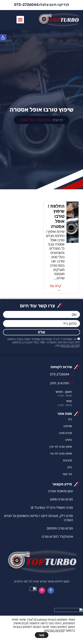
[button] (3, 37)
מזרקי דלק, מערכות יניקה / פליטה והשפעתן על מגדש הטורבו (38, 518)
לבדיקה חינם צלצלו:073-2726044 (41, 4)
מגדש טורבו (65, 433)
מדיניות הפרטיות (70, 346)
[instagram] (42, 590)
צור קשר (67, 474)
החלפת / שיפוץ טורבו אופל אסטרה (56, 216)
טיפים (68, 440)
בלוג (69, 467)
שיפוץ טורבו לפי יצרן (61, 446)
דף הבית (58, 120)
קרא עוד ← (55, 287)
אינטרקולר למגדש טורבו (57, 536)
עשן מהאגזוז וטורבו (60, 491)
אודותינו (67, 426)
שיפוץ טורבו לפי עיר (61, 453)
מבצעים (67, 460)
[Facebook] (51, 590)
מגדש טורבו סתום (61, 499)
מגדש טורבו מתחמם (60, 528)
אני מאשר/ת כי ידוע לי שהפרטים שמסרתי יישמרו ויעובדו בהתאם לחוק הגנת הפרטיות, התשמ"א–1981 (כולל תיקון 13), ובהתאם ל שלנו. (43, 342)
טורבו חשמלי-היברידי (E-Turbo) (52, 507)
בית (70, 419)
